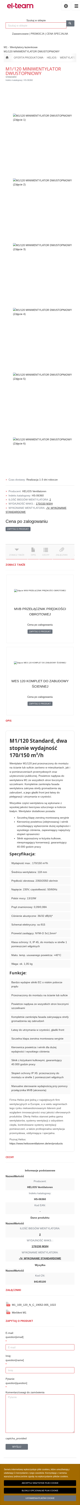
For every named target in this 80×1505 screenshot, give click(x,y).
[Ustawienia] (66, 6)
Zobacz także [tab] (16, 555)
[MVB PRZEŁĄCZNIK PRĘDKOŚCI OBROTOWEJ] (40, 590)
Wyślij (16, 1446)
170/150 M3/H (44, 503)
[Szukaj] (70, 23)
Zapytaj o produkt (18, 529)
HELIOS (51, 57)
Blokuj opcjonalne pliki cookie (40, 1490)
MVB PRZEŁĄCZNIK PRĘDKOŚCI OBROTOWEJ (40, 611)
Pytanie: (16, 1380)
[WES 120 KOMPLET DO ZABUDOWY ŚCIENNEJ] (40, 663)
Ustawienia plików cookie (40, 1498)
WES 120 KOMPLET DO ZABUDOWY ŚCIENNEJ (40, 683)
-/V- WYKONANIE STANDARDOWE (40, 1258)
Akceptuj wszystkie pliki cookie (40, 1483)
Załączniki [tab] (62, 555)
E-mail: (14, 1334)
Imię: (15, 1357)
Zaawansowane (20, 33)
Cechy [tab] (45, 555)
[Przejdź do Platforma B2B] (7, 57)
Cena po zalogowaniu (27, 521)
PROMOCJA (37, 33)
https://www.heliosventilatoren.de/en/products (36, 1143)
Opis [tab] (33, 555)
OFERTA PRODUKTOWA (28, 57)
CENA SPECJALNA (57, 33)
